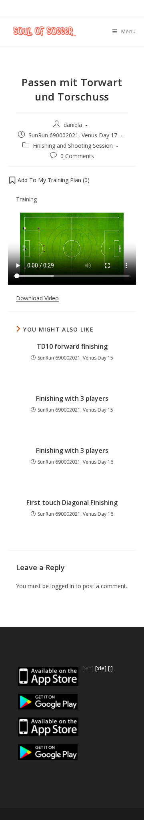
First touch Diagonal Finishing (72, 502)
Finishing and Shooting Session (73, 145)
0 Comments (77, 156)
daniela (73, 125)
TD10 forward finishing (72, 346)
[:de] (100, 668)
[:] (110, 668)
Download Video (37, 298)
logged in (62, 586)
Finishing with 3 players (72, 398)
